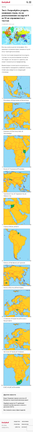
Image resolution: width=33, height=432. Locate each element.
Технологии (24, 424)
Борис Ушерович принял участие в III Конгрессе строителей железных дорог (16, 399)
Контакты (24, 427)
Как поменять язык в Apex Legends (14, 410)
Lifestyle (17, 427)
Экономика (25, 421)
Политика (17, 424)
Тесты (4, 7)
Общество (17, 421)
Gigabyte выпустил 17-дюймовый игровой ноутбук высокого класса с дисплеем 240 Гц (15, 405)
